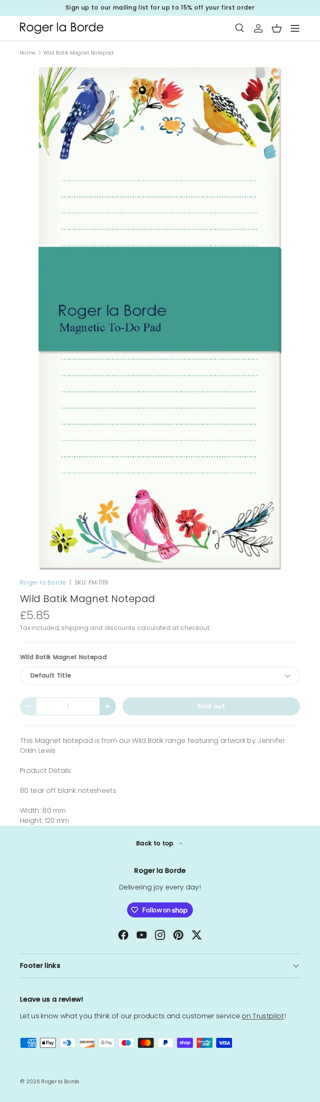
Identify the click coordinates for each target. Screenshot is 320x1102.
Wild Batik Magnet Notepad (78, 52)
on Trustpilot (263, 1016)
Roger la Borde (43, 582)
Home (27, 52)
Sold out (211, 706)
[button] (277, 28)
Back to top (155, 843)
